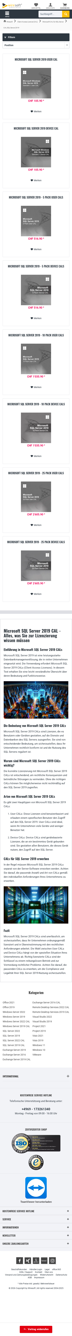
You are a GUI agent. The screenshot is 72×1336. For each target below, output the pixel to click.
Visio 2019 (37, 1040)
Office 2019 (9, 1007)
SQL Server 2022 (11, 1031)
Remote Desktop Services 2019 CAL (50, 1012)
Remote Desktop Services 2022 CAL (50, 1007)
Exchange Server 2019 (14, 1050)
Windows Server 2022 (14, 1012)
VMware (36, 1054)
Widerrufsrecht (46, 1275)
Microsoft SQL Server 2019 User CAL (36, 59)
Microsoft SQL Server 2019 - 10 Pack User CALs (36, 335)
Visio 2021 (37, 1035)
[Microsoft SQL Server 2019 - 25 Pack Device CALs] (36, 565)
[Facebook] (19, 1260)
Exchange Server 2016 (14, 1054)
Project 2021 (39, 1026)
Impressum (39, 1277)
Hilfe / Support (25, 1272)
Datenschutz (61, 1275)
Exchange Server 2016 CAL (46, 1002)
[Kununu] (44, 1260)
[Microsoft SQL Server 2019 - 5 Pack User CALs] (36, 221)
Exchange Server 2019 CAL (17, 1059)
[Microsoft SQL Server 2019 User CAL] (36, 83)
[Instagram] (52, 1260)
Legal (47, 1269)
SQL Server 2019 (11, 1035)
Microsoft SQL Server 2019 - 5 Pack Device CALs (36, 266)
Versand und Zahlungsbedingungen (21, 1275)
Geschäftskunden (19, 1269)
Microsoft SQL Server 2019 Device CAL (36, 128)
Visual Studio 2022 (42, 1016)
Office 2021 (9, 1002)
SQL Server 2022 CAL (14, 1040)
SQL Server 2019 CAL (14, 1045)
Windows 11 (38, 1045)
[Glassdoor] (36, 1260)
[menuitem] (65, 6)
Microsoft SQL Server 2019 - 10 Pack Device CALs (36, 404)
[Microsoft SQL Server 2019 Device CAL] (36, 152)
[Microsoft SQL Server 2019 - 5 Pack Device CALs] (36, 290)
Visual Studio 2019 (42, 1021)
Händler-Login (35, 1269)
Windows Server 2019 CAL (16, 1026)
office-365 (56, 1269)
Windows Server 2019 (14, 1016)
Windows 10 (38, 1050)
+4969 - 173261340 (36, 1109)
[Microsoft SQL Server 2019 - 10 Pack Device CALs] (36, 428)
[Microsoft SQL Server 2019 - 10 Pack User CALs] (36, 359)
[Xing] (27, 1260)
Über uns (49, 1272)
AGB (30, 1277)
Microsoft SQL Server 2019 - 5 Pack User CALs (36, 197)
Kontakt (38, 1272)
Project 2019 (39, 1031)
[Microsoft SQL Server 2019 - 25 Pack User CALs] (36, 497)
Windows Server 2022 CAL (16, 1021)
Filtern (11, 37)
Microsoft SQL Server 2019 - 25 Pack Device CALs (36, 542)
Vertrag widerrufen (38, 1329)
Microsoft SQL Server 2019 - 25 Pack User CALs (36, 473)
